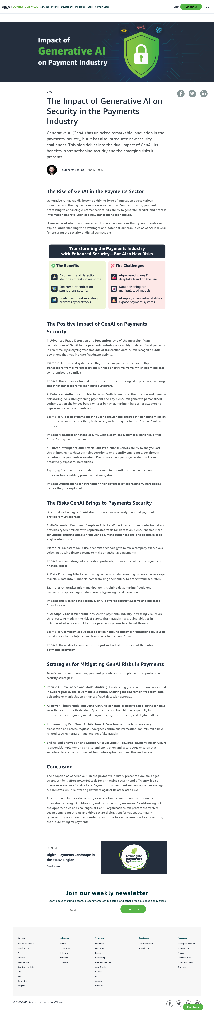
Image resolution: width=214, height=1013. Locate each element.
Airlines (63, 943)
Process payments (26, 943)
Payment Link (24, 962)
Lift (19, 971)
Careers (98, 981)
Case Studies (100, 967)
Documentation (146, 943)
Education (64, 962)
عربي (207, 6)
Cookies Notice (184, 957)
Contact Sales (102, 6)
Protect (21, 953)
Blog (90, 6)
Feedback (193, 1007)
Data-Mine (22, 981)
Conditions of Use (185, 962)
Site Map (182, 967)
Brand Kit (99, 985)
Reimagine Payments (187, 943)
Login (176, 6)
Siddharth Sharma (73, 169)
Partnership (100, 957)
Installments (23, 948)
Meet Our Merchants (104, 962)
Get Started (191, 6)
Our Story (99, 948)
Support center (184, 948)
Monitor (21, 957)
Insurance (64, 957)
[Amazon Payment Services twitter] (179, 1003)
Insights (21, 985)
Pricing (55, 6)
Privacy (181, 953)
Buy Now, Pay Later (26, 967)
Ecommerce (65, 948)
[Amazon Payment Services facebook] (169, 1003)
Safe (19, 976)
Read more (54, 866)
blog (49, 91)
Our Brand (99, 943)
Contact (98, 971)
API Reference (145, 948)
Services (44, 6)
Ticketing (64, 953)
